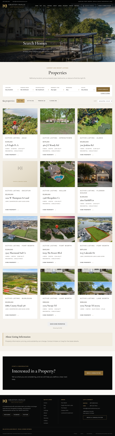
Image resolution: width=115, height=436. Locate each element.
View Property (10, 154)
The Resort (64, 408)
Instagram (7, 414)
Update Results (103, 89)
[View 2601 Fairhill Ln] (95, 174)
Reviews (65, 5)
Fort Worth (64, 403)
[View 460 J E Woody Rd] (57, 121)
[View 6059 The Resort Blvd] (57, 229)
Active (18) (30, 100)
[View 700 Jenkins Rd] (95, 121)
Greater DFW (64, 410)
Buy (41, 5)
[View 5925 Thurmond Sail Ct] (20, 229)
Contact (76, 5)
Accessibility (89, 433)
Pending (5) (41, 100)
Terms (82, 433)
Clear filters (105, 93)
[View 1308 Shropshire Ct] (57, 174)
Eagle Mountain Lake (67, 405)
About (55, 5)
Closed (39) (53, 100)
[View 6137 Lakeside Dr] (95, 229)
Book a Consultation (104, 5)
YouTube (25, 414)
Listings (49, 5)
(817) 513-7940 (93, 405)
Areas (60, 5)
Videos (71, 5)
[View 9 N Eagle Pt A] (20, 121)
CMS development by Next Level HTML (104, 433)
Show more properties (57, 324)
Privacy (75, 433)
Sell (44, 5)
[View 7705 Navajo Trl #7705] (95, 282)
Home (36, 5)
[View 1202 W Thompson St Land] (20, 174)
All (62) (20, 100)
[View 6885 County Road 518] (20, 282)
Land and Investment (67, 413)
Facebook (17, 414)
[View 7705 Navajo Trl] (57, 282)
